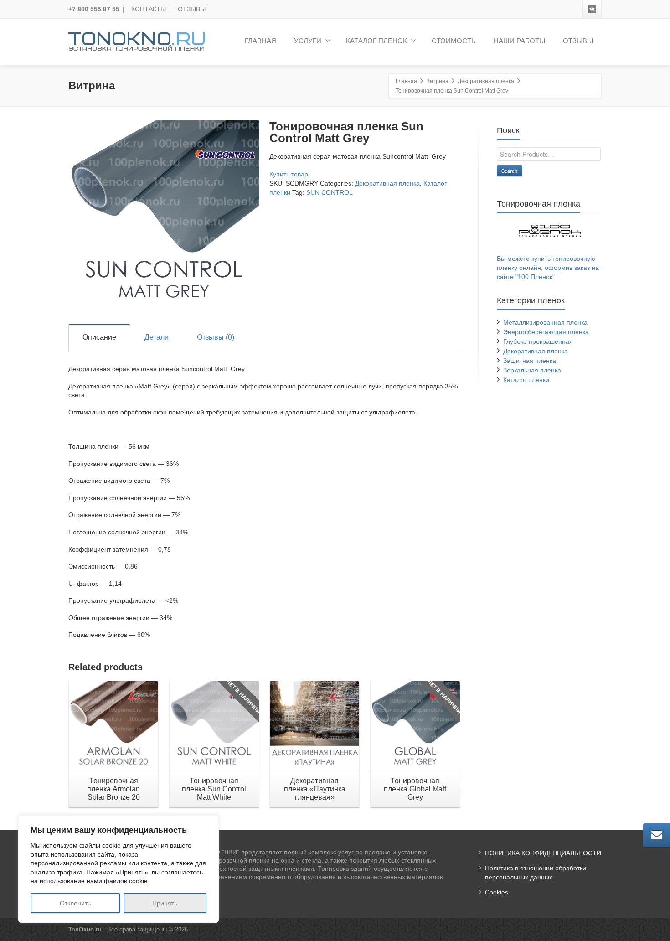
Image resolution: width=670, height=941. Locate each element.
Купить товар (288, 174)
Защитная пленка (529, 360)
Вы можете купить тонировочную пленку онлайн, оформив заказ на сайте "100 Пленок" (548, 267)
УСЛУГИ (307, 41)
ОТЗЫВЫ (192, 9)
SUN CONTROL (329, 192)
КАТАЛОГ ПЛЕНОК (376, 41)
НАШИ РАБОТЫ (519, 41)
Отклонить (75, 903)
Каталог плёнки (526, 379)
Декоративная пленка (387, 183)
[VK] (592, 9)
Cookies (496, 892)
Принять (164, 903)
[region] (118, 869)
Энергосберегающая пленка (546, 332)
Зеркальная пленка (532, 370)
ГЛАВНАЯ (260, 41)
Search (509, 170)
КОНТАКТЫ (148, 9)
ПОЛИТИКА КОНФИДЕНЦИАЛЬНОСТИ (543, 853)
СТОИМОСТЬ (454, 41)
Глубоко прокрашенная (538, 341)
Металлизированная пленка (545, 322)
